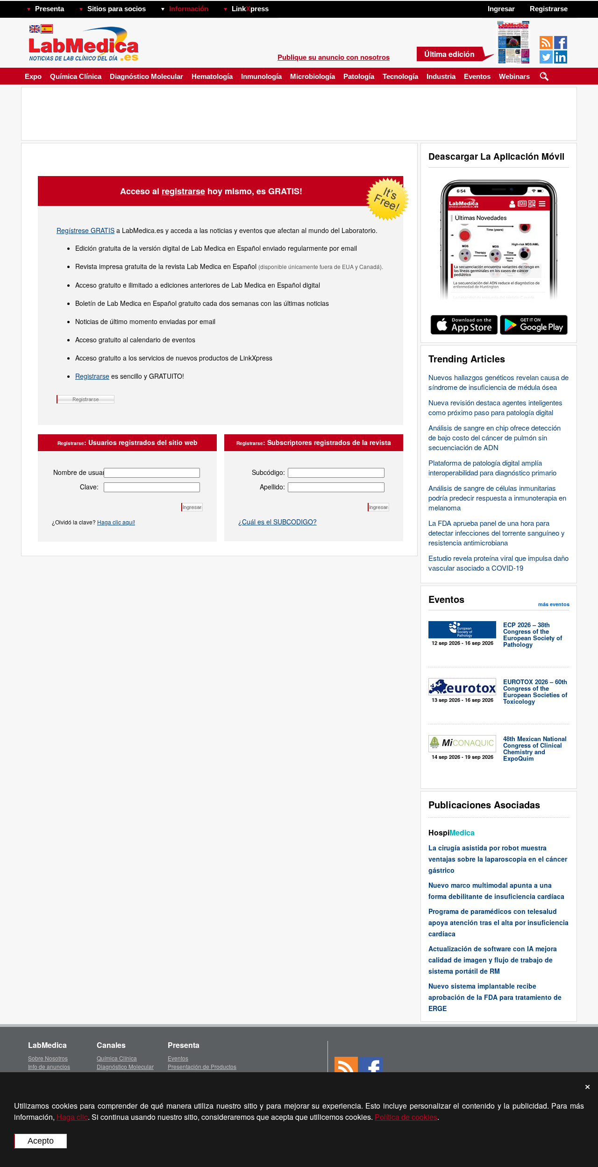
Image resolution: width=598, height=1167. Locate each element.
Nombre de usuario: (76, 472)
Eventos (477, 76)
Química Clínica (75, 76)
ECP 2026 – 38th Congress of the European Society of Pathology (532, 634)
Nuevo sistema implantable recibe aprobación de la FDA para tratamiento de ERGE (495, 997)
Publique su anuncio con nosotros (334, 57)
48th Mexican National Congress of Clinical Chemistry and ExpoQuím (535, 748)
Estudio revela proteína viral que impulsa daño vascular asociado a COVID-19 (498, 563)
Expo (33, 76)
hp (282, 6)
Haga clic (72, 1116)
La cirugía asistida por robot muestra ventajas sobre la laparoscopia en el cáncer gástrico (497, 859)
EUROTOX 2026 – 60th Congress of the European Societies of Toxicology (535, 691)
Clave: (89, 486)
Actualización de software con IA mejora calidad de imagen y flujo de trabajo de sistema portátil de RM (492, 960)
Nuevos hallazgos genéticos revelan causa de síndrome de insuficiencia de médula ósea (498, 382)
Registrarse (92, 376)
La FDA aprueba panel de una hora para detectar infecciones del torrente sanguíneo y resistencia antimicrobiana (496, 532)
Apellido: (272, 486)
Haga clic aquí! (116, 522)
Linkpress (250, 9)
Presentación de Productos (202, 1066)
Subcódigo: (268, 472)
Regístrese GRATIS (85, 230)
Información (188, 9)
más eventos (554, 604)
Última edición (449, 54)
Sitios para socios (116, 9)
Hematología (212, 76)
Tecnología (400, 76)
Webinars (514, 76)
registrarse (183, 191)
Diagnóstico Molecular (146, 76)
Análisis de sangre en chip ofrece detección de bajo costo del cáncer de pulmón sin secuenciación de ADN (494, 437)
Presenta (49, 9)
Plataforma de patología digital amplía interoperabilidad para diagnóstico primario (492, 467)
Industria (441, 76)
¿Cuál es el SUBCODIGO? (277, 521)
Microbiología (312, 76)
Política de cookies (406, 1116)
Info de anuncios (49, 1066)
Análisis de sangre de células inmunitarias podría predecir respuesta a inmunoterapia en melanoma (497, 497)
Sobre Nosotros (48, 1058)
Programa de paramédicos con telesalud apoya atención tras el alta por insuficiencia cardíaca (498, 922)
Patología (358, 76)
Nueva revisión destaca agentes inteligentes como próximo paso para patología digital (495, 407)
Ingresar (501, 9)
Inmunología (261, 76)
